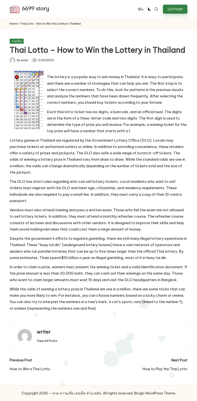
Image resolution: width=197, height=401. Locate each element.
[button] (175, 9)
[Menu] (140, 9)
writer (44, 332)
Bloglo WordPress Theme (154, 393)
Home (13, 23)
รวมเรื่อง (17, 41)
